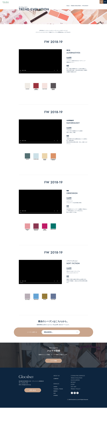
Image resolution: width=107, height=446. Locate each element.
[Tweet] (77, 393)
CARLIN (55, 386)
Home (68, 5)
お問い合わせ (32, 390)
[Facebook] (72, 393)
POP (55, 393)
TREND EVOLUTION (76, 5)
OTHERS (56, 395)
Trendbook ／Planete (58, 388)
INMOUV (55, 391)
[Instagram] (75, 393)
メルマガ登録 (53, 360)
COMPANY (56, 378)
